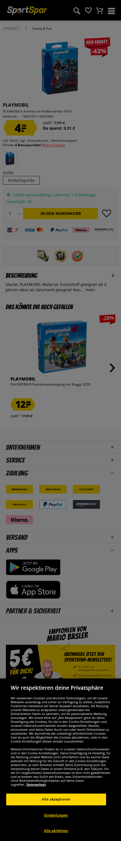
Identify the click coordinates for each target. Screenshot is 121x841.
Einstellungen (56, 815)
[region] (60, 760)
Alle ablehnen (56, 830)
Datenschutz (36, 784)
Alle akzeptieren (56, 799)
